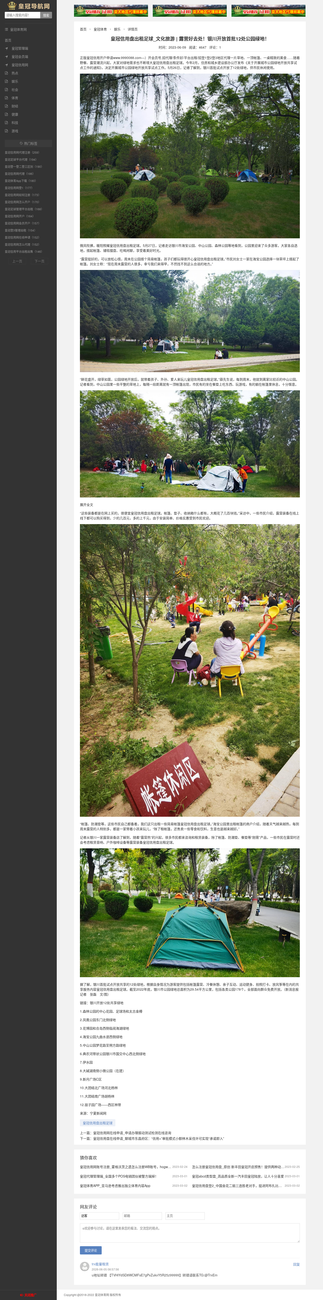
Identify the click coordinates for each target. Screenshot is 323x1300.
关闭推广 (30, 1295)
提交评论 (91, 1250)
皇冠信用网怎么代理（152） (23, 244)
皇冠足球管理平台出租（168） (24, 209)
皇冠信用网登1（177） (19, 188)
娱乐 (11, 81)
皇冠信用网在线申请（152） (23, 237)
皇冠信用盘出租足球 (98, 1122)
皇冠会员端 (16, 56)
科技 (11, 122)
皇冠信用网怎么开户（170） (23, 202)
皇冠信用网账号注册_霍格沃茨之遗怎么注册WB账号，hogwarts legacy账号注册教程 (142, 1166)
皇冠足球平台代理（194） (21, 159)
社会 (11, 89)
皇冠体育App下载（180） (21, 181)
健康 (11, 114)
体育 (11, 97)
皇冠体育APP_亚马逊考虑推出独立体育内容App (115, 1185)
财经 (11, 106)
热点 (11, 73)
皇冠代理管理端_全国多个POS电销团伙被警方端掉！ (119, 1176)
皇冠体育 (100, 29)
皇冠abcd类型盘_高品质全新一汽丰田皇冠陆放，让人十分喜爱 (238, 1176)
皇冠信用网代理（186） (20, 174)
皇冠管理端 (16, 48)
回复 (296, 1264)
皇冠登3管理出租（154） (21, 230)
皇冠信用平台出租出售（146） (24, 251)
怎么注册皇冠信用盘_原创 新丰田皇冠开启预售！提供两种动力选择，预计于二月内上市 (256, 1166)
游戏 (11, 130)
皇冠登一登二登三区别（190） (24, 166)
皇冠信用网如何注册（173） (23, 195)
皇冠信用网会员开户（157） (23, 223)
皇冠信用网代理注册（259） (23, 152)
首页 (8, 40)
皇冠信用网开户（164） (20, 216)
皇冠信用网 (16, 64)
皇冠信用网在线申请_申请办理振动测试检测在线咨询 (132, 1132)
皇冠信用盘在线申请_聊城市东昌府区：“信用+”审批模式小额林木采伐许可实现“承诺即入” (158, 1138)
